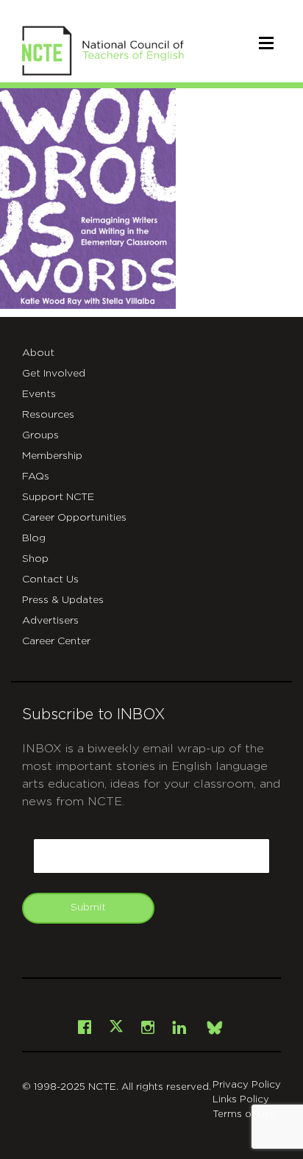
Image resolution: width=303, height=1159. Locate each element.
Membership (52, 456)
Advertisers (50, 621)
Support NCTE (58, 497)
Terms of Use (244, 1114)
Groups (40, 435)
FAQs (35, 476)
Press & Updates (63, 600)
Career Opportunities (74, 518)
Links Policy (241, 1100)
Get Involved (53, 373)
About (38, 353)
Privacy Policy (247, 1085)
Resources (48, 415)
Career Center (56, 641)
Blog (34, 538)
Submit (88, 907)
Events (39, 394)
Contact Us (50, 579)
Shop (35, 559)
